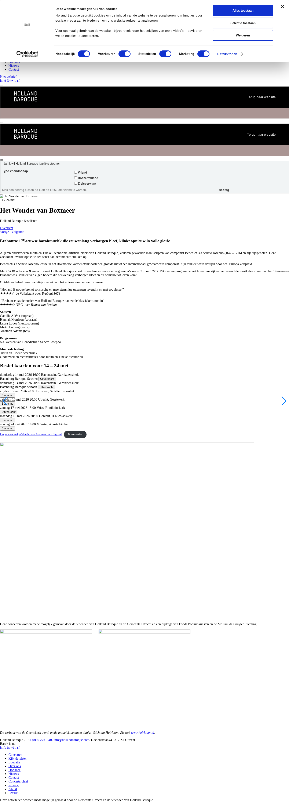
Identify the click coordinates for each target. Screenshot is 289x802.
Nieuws (13, 65)
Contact (13, 69)
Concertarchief (18, 781)
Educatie (14, 762)
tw (12, 80)
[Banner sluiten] (282, 6)
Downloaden (75, 434)
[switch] (124, 53)
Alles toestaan (243, 10)
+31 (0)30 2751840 (39, 740)
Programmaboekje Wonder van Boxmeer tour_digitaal (31, 434)
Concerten (15, 754)
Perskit (13, 793)
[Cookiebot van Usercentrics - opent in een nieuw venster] (27, 54)
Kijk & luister (17, 758)
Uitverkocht (47, 378)
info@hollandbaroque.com (71, 740)
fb (8, 80)
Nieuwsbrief (8, 76)
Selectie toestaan (243, 23)
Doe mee (14, 770)
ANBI (12, 789)
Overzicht (6, 228)
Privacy (13, 785)
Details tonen (227, 54)
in (1, 80)
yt (5, 80)
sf (18, 80)
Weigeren (243, 35)
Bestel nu (7, 395)
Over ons (14, 766)
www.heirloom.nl (142, 732)
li (16, 80)
